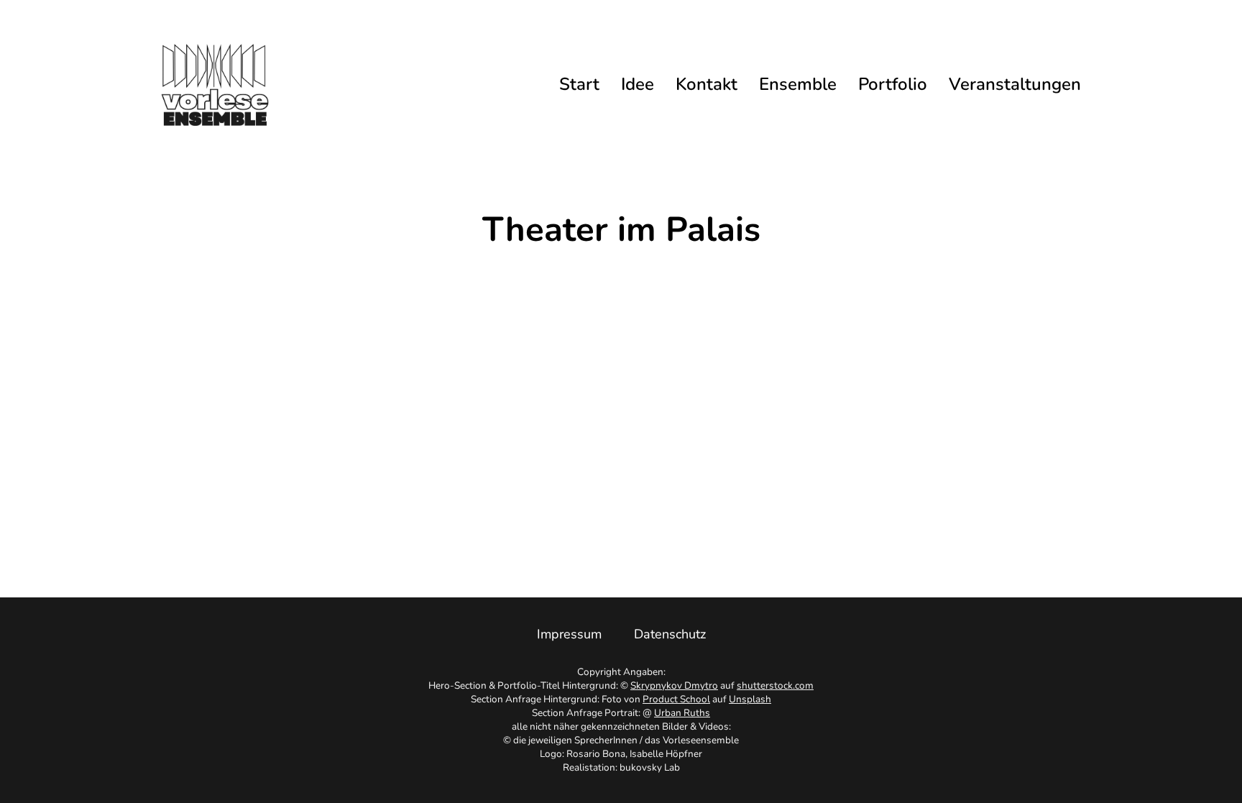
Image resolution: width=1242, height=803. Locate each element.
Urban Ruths (682, 713)
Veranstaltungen (1015, 84)
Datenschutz (670, 634)
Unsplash (750, 699)
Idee (637, 84)
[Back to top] (1195, 763)
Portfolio (892, 84)
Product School (676, 699)
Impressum (569, 634)
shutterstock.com (775, 685)
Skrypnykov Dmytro (674, 685)
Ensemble (798, 84)
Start (579, 84)
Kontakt (706, 84)
